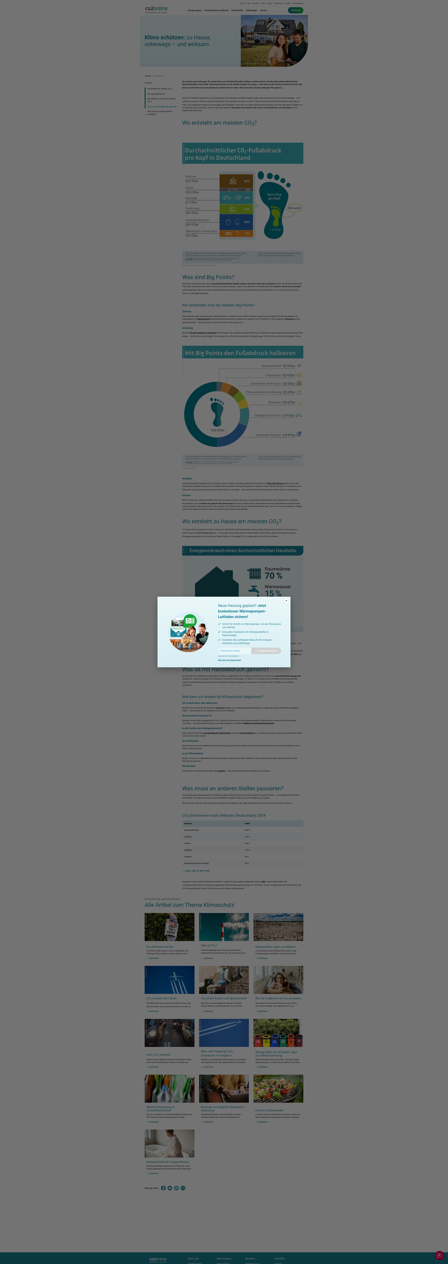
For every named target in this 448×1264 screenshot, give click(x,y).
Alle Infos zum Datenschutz (229, 660)
